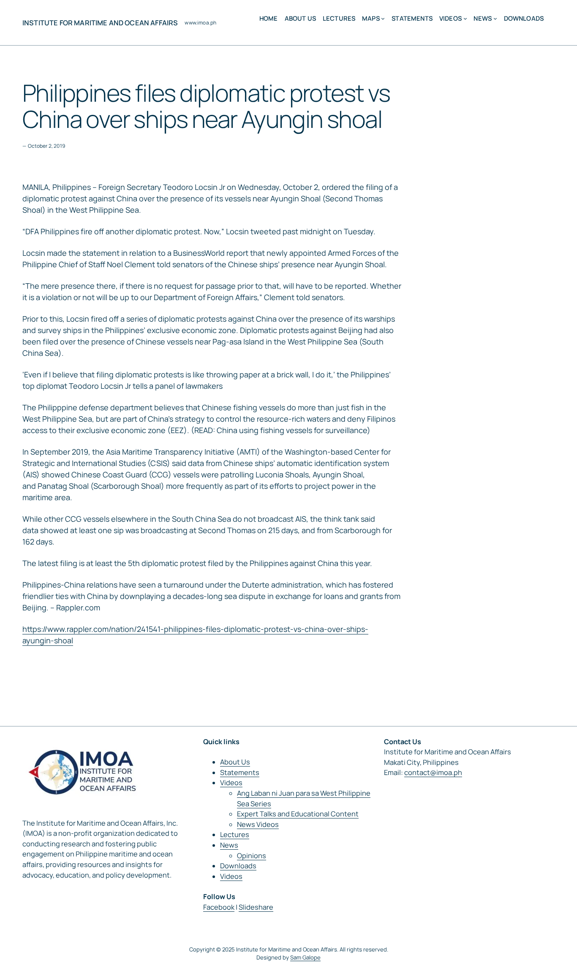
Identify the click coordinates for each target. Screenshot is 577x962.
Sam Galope (305, 957)
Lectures (234, 834)
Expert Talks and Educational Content (298, 813)
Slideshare (256, 907)
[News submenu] (495, 18)
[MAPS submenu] (383, 18)
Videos (231, 782)
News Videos (258, 824)
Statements (239, 772)
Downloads (238, 865)
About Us (235, 762)
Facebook (218, 907)
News (229, 845)
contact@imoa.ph (433, 772)
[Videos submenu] (465, 18)
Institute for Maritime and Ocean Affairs (100, 22)
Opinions (251, 855)
